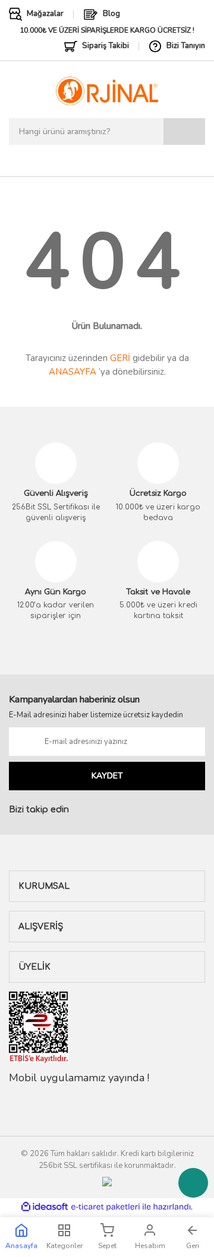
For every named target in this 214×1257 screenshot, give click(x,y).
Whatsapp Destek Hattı (193, 1183)
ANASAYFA (72, 372)
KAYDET (107, 775)
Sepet (107, 1245)
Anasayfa (21, 1245)
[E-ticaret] (105, 1206)
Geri (192, 1245)
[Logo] (107, 91)
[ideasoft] (44, 1206)
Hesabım (150, 1245)
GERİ (120, 358)
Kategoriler (64, 1245)
